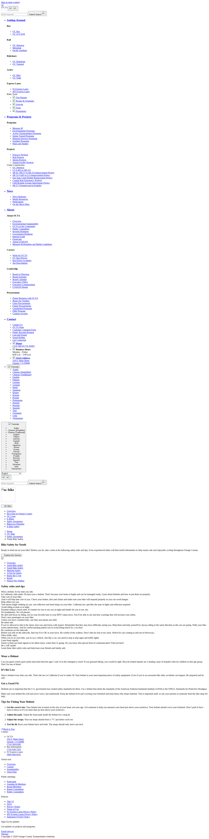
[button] (107, 20)
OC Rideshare (19, 61)
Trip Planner (21, 97)
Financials (17, 239)
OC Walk (17, 78)
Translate (15, 367)
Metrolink (17, 48)
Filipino (16, 380)
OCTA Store (18, 327)
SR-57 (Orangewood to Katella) (27, 185)
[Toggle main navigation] (13, 8)
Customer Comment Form (24, 330)
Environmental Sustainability (25, 224)
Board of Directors (21, 274)
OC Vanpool (18, 64)
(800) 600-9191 (14, 754)
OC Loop (11, 516)
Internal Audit (19, 236)
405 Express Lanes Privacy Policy (22, 814)
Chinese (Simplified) (22, 372)
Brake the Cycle (14, 575)
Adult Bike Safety (15, 565)
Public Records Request (23, 332)
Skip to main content (10, 2)
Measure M (18, 128)
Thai (15, 410)
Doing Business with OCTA (25, 298)
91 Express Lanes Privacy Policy (21, 812)
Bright (10, 578)
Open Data (12, 772)
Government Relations (23, 234)
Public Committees (21, 229)
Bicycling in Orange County (19, 514)
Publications (18, 202)
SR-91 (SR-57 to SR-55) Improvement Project (33, 173)
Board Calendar (20, 279)
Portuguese (17, 400)
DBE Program (19, 311)
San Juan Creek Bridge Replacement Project (32, 178)
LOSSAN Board (20, 287)
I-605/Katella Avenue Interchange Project (31, 183)
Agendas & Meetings (16, 784)
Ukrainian (17, 413)
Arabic (16, 369)
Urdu (15, 415)
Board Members (14, 786)
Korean (16, 395)
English (16, 377)
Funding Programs (21, 141)
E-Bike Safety (13, 526)
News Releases (19, 196)
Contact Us (18, 325)
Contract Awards (20, 313)
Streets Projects (19, 160)
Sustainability (13, 769)
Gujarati (16, 385)
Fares (18, 108)
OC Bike (17, 75)
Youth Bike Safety (15, 568)
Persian (16, 398)
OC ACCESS (19, 34)
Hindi (15, 387)
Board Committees (15, 789)
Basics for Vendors (21, 301)
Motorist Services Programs (25, 138)
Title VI (10, 801)
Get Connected (19, 340)
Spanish (16, 408)
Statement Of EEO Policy (18, 817)
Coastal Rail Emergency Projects (27, 180)
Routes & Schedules (24, 101)
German (16, 382)
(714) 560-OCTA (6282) (24, 344)
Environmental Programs (24, 131)
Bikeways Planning (15, 524)
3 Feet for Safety (14, 573)
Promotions (20, 111)
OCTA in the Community (24, 226)
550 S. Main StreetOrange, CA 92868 (21, 360)
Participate (11, 781)
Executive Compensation (24, 284)
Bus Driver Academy (22, 260)
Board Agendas (19, 277)
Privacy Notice (13, 806)
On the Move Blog (21, 204)
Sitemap (4, 834)
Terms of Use (13, 809)
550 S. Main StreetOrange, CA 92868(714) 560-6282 (15, 741)
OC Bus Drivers (20, 258)
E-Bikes (10, 519)
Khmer (16, 392)
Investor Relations (21, 231)
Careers (10, 767)
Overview (17, 221)
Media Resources (20, 199)
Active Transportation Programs (27, 133)
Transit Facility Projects (23, 162)
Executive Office (20, 282)
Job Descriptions (20, 263)
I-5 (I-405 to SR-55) (22, 170)
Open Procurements (21, 303)
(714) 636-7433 (14, 749)
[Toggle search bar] (6, 477)
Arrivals (19, 104)
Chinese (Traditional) (22, 374)
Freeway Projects (20, 155)
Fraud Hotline (19, 337)
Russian (16, 405)
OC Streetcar (18, 45)
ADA (9, 804)
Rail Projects (18, 157)
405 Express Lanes (21, 91)
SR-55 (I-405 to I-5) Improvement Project (31, 175)
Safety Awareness (15, 521)
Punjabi (16, 403)
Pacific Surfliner (20, 50)
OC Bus (16, 31)
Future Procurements (22, 306)
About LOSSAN (20, 242)
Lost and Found (20, 335)
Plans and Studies (20, 143)
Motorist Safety (14, 570)
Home (9, 531)
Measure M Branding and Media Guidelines (32, 244)
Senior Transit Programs (23, 136)
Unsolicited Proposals (22, 308)
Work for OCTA (20, 255)
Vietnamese (18, 418)
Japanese (16, 390)
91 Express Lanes (20, 89)
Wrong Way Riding (15, 581)
